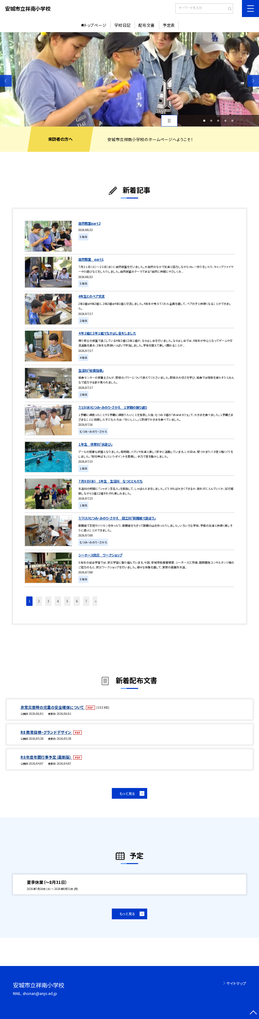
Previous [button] (6, 81)
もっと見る (127, 793)
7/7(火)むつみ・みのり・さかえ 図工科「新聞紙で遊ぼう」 (117, 518)
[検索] (227, 9)
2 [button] (211, 120)
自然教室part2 (89, 223)
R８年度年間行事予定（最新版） (46, 757)
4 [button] (225, 120)
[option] (129, 79)
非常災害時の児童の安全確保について (53, 707)
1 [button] (204, 120)
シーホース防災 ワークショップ (100, 555)
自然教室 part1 (91, 259)
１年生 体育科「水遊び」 (95, 444)
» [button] (96, 601)
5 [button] (232, 120)
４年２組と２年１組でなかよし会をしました (107, 333)
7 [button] (86, 601)
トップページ (95, 25)
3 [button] (218, 120)
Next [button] (253, 81)
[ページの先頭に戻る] (253, 1013)
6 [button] (77, 601)
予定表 (169, 25)
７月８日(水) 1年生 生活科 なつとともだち (110, 481)
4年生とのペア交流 (91, 296)
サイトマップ (236, 983)
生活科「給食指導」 (91, 370)
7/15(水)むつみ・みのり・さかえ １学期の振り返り (112, 407)
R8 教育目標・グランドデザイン (46, 732)
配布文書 (146, 25)
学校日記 (122, 25)
